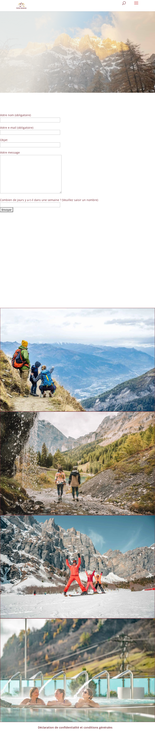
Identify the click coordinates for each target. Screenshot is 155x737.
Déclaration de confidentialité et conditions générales (75, 727)
